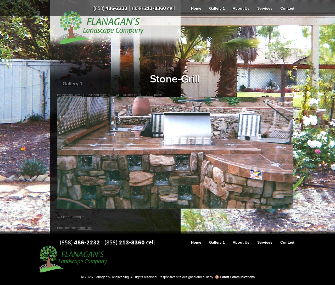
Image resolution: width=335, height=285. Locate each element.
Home (196, 8)
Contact (287, 8)
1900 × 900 (145, 94)
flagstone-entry (278, 216)
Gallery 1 (217, 8)
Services (264, 8)
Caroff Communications (237, 277)
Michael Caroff (72, 94)
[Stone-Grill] (175, 153)
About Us (241, 8)
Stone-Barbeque (73, 216)
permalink (84, 227)
